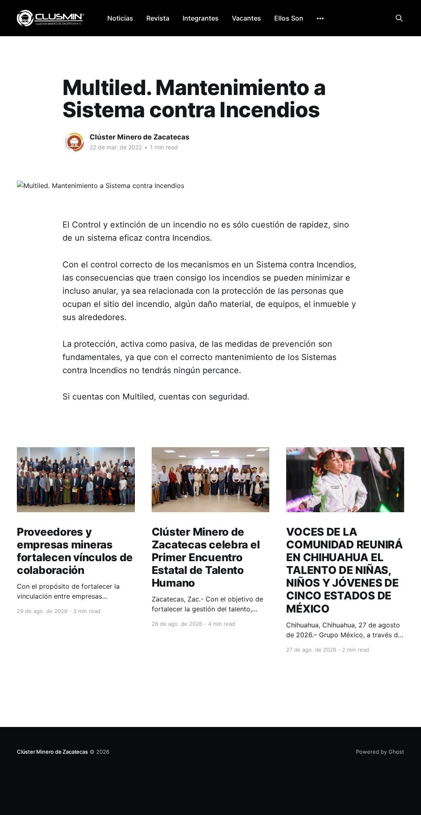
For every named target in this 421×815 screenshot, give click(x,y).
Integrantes (201, 18)
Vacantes (246, 18)
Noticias (120, 18)
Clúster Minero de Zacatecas (140, 137)
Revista (157, 18)
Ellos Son (288, 18)
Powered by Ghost (380, 751)
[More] (320, 18)
